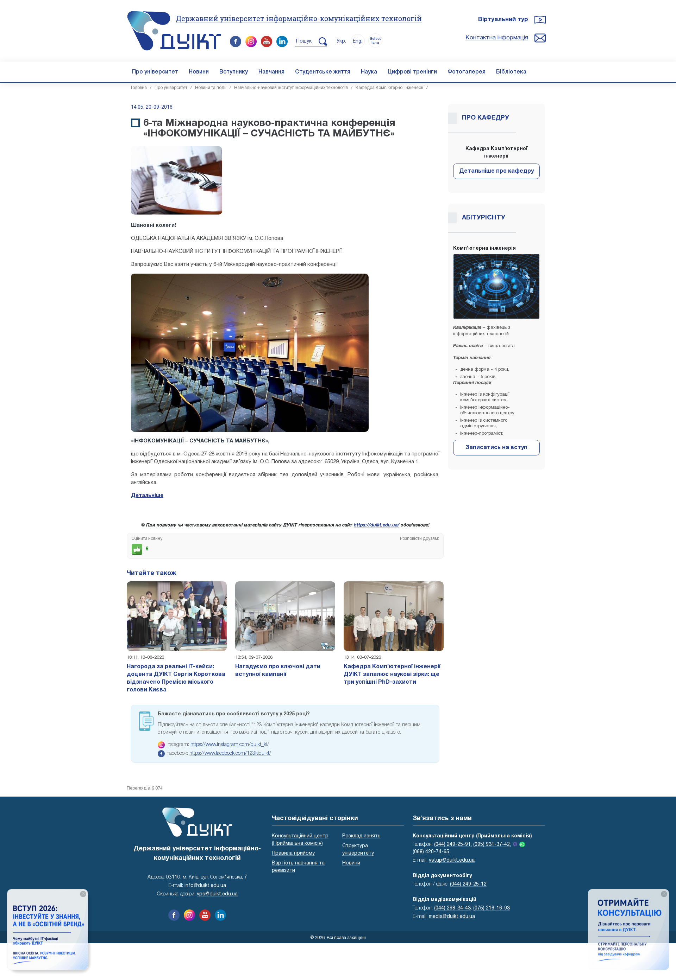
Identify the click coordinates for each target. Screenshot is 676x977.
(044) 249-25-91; (453, 844)
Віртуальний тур (503, 19)
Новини (199, 72)
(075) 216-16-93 (491, 908)
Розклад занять (361, 836)
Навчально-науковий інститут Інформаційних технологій (291, 88)
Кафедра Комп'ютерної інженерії (389, 88)
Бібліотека (511, 72)
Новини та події (210, 88)
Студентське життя (322, 72)
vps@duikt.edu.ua (217, 894)
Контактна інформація (496, 37)
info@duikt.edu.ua (205, 885)
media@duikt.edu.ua (452, 916)
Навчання (271, 72)
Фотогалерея (466, 72)
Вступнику (233, 72)
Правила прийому (293, 853)
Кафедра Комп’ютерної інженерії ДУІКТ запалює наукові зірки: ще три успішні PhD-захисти (392, 674)
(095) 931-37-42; (492, 844)
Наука (369, 72)
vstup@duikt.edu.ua (452, 860)
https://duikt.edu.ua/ (376, 525)
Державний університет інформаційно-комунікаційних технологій (299, 18)
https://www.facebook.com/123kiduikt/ (230, 753)
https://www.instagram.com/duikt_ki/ (229, 744)
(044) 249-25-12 (468, 884)
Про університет (155, 72)
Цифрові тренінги (412, 72)
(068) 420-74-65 (431, 852)
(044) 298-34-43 (452, 908)
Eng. (357, 41)
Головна (139, 88)
